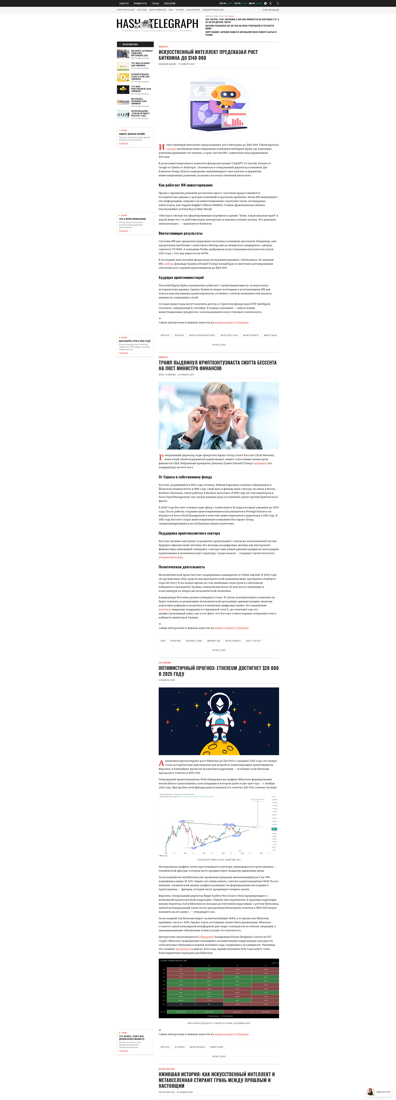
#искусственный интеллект (202, 335)
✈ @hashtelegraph (271, 10)
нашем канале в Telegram (232, 322)
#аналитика (193, 10)
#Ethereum (180, 1047)
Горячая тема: (219, 16)
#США (163, 640)
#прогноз (165, 335)
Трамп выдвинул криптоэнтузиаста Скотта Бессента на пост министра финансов (218, 365)
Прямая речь (140, 3)
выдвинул (260, 463)
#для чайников (157, 10)
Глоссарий (169, 3)
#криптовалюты (251, 335)
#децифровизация (213, 10)
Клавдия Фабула (167, 64)
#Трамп (180, 10)
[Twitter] (270, 3)
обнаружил (206, 936)
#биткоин (179, 335)
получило (165, 609)
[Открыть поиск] (278, 3)
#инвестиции (270, 335)
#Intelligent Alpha (229, 335)
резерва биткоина (171, 557)
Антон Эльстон (167, 1092)
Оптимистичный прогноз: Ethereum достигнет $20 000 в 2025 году (219, 670)
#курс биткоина (126, 10)
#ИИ (171, 10)
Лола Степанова (167, 374)
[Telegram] (265, 3)
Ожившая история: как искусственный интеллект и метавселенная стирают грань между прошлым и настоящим (217, 1080)
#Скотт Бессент (253, 640)
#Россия (141, 10)
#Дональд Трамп (194, 640)
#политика (176, 640)
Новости (124, 3)
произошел (183, 948)
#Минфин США (213, 640)
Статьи (155, 3)
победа (168, 263)
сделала (171, 148)
